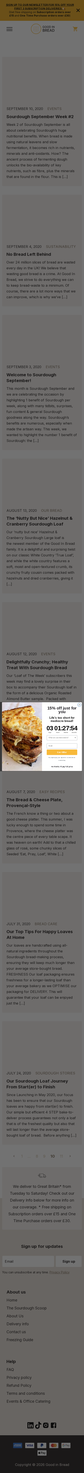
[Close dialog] (79, 704)
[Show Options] (75, 737)
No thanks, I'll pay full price (62, 766)
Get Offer (62, 752)
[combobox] (61, 737)
